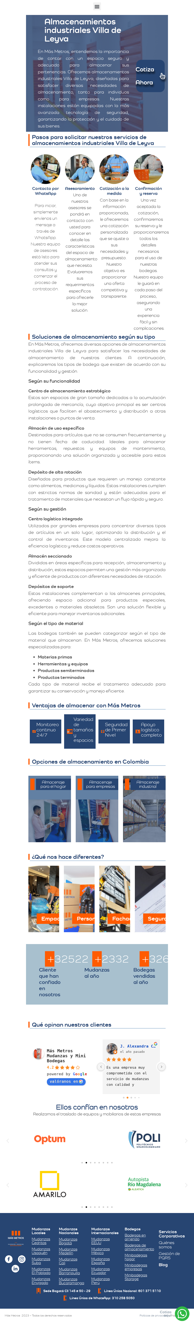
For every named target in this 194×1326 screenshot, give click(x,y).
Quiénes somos (166, 1244)
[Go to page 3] (135, 1098)
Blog (163, 1264)
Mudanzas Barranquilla (69, 1271)
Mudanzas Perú (100, 1281)
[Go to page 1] (127, 1098)
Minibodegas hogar (136, 1257)
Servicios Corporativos (172, 1233)
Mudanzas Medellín (68, 1251)
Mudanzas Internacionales (105, 1231)
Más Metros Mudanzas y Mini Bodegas (66, 1055)
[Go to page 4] (138, 1097)
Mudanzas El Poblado (41, 1271)
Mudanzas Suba (41, 1261)
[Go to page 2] (131, 1098)
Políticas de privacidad (154, 1315)
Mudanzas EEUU (100, 1241)
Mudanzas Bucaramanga (71, 1281)
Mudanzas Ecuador (100, 1271)
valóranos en (64, 1081)
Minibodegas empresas (136, 1267)
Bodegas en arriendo (135, 1237)
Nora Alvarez (134, 1046)
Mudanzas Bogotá (68, 1241)
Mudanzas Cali (68, 1261)
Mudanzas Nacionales (69, 1231)
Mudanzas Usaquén (41, 1251)
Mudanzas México (100, 1251)
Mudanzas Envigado (41, 1281)
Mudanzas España (100, 1261)
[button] (97, 6)
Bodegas (133, 1229)
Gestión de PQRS (169, 1255)
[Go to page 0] (123, 1097)
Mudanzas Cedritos (41, 1241)
